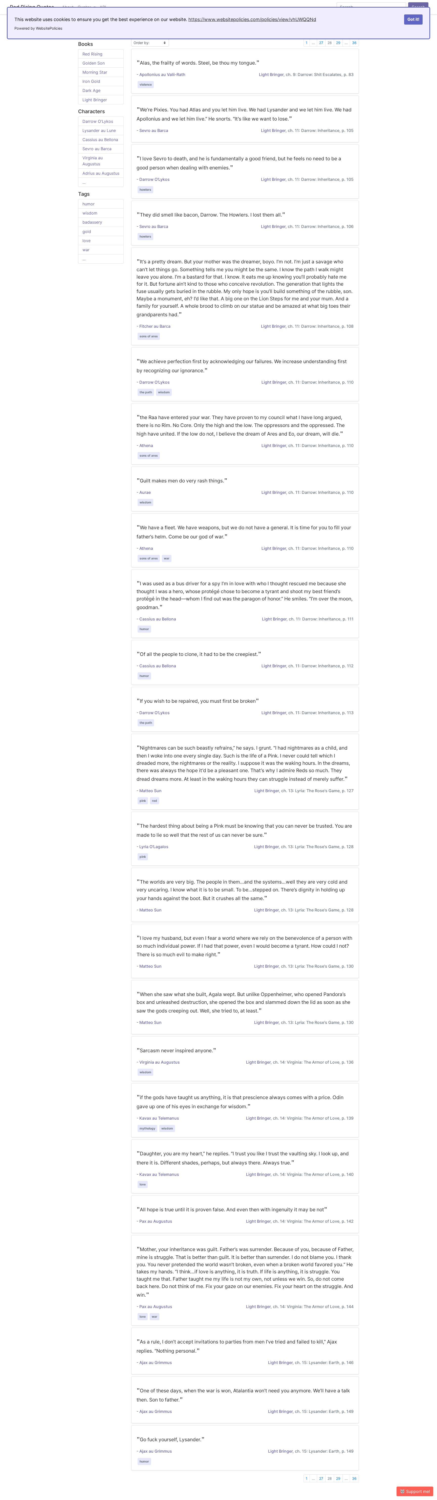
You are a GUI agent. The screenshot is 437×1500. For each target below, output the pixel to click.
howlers (145, 189)
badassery (92, 222)
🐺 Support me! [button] (415, 1491)
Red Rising (92, 53)
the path (146, 392)
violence (146, 84)
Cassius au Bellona (100, 139)
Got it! (413, 19)
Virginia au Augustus (159, 1062)
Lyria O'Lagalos (153, 846)
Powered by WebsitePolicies (38, 28)
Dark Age (91, 90)
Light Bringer (94, 99)
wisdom (89, 213)
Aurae (145, 492)
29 (338, 43)
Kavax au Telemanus (159, 1118)
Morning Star (94, 72)
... (83, 182)
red (154, 801)
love (86, 240)
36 (354, 43)
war (86, 249)
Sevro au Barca (97, 148)
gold (86, 231)
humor (88, 203)
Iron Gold (91, 81)
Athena (146, 445)
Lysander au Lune (99, 130)
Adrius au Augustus (100, 173)
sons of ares (149, 336)
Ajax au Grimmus (155, 1362)
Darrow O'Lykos (97, 121)
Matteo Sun (150, 790)
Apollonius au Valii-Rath (162, 74)
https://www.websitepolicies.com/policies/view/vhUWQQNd (252, 19)
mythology (147, 1128)
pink (143, 801)
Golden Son (93, 63)
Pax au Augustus (155, 1221)
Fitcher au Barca (154, 326)
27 (321, 43)
